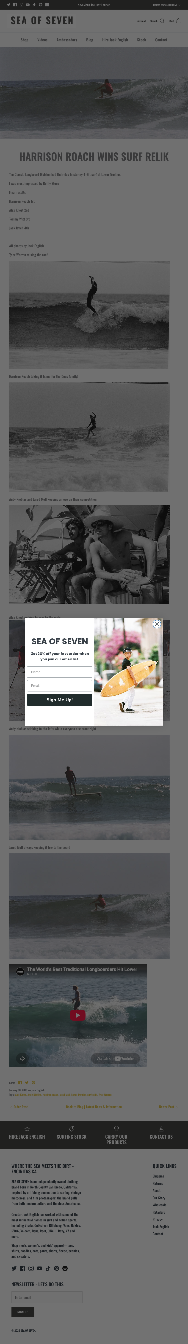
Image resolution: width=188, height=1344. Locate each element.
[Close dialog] (157, 624)
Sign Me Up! (60, 700)
